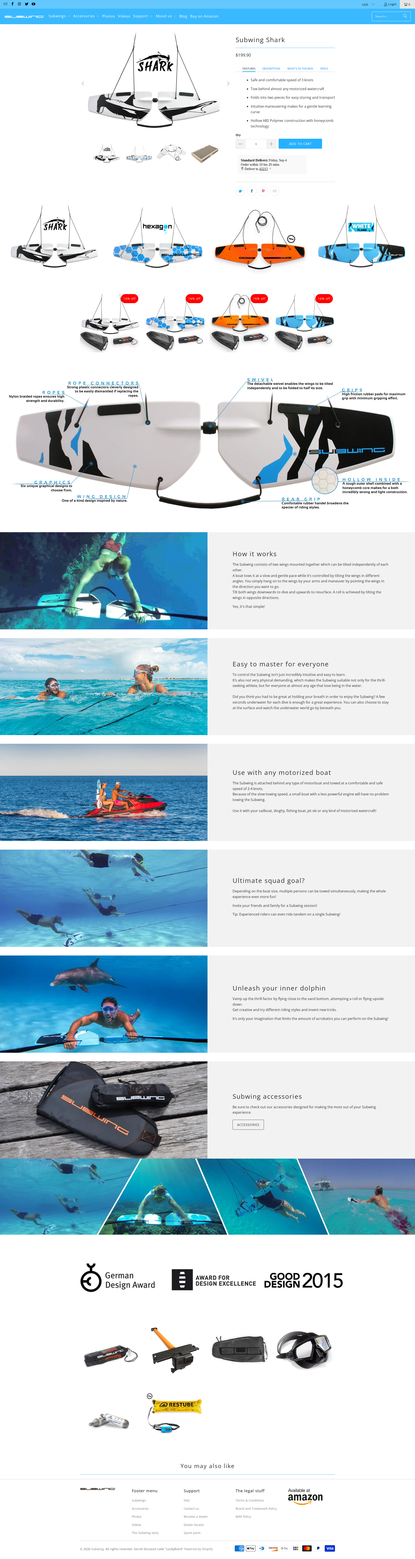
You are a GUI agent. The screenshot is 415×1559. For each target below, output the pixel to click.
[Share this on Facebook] (252, 191)
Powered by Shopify (198, 1549)
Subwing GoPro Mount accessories (175, 1351)
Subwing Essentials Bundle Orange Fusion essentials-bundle (240, 322)
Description (271, 68)
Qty (238, 135)
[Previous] (83, 84)
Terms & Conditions (250, 1500)
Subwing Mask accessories (305, 1349)
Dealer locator (194, 1525)
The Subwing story (145, 1533)
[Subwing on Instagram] (19, 4)
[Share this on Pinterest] (263, 191)
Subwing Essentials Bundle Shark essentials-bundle (110, 322)
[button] (59, 16)
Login (392, 4)
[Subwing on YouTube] (33, 4)
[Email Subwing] (5, 4)
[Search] (405, 16)
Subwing (97, 1549)
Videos (136, 1525)
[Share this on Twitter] (240, 191)
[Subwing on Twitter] (26, 4)
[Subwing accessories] (104, 1110)
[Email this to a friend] (274, 191)
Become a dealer (196, 1516)
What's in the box (300, 68)
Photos (137, 1516)
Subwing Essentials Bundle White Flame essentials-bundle (305, 322)
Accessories (248, 1125)
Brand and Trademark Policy (256, 1508)
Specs (324, 68)
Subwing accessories (267, 1096)
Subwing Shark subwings (55, 238)
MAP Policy (243, 1516)
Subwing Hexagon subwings (157, 238)
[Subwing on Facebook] (12, 4)
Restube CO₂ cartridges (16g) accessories (110, 1421)
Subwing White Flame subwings (362, 238)
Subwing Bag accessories (240, 1349)
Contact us (191, 1508)
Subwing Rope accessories (110, 1355)
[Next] (228, 84)
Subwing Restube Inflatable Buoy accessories (175, 1416)
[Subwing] (24, 16)
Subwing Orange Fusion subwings (260, 243)
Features (249, 68)
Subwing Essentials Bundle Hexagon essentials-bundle (175, 322)
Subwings (139, 1500)
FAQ (187, 1500)
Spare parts (192, 1533)
